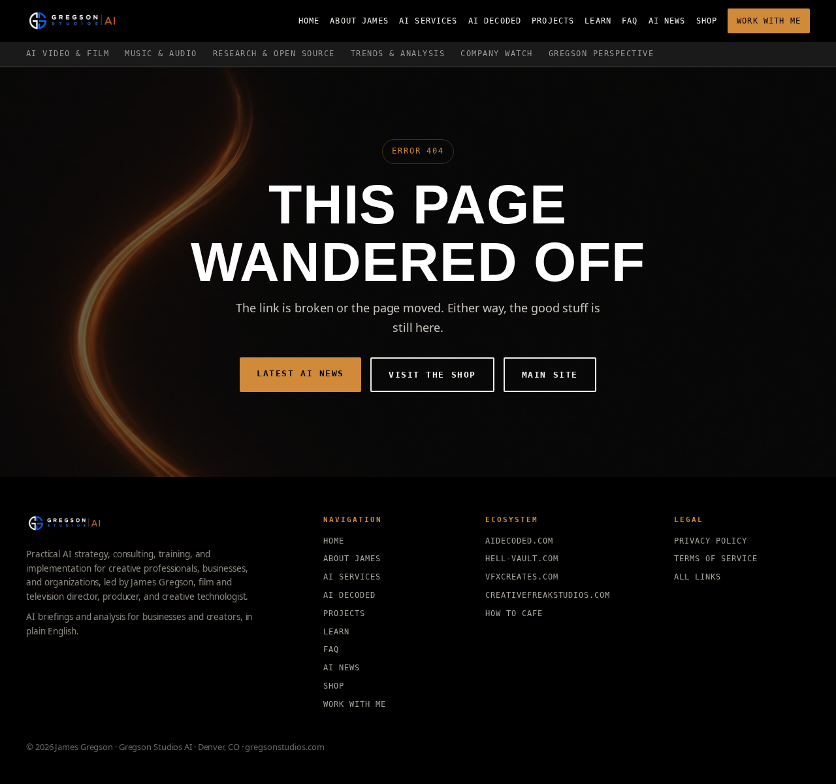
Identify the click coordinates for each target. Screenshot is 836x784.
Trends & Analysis (398, 53)
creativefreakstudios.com (547, 595)
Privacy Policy (710, 541)
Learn (598, 20)
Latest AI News (300, 373)
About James (359, 20)
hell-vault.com (521, 558)
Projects (553, 20)
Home (309, 20)
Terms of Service (715, 558)
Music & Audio (161, 53)
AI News (667, 20)
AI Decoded (495, 20)
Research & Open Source (274, 53)
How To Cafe (514, 613)
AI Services (428, 20)
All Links (697, 576)
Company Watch (496, 53)
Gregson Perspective (601, 53)
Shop (707, 20)
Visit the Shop (432, 375)
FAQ (629, 20)
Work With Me (769, 20)
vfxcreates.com (521, 576)
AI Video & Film (67, 53)
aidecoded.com (519, 541)
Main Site (550, 375)
